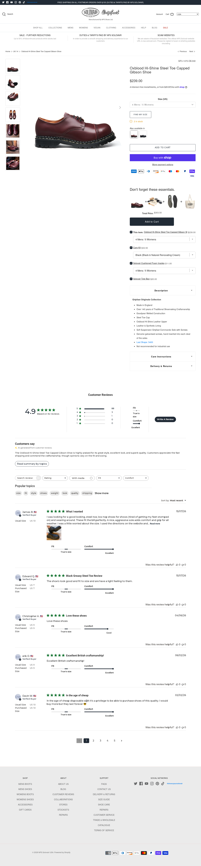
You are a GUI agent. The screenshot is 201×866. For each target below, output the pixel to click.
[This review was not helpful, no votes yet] (183, 564)
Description (161, 290)
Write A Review (165, 419)
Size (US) (162, 99)
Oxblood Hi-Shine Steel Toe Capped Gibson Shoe (41, 51)
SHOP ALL (38, 27)
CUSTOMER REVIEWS (63, 794)
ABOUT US (63, 783)
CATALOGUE (104, 825)
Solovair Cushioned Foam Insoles (149, 263)
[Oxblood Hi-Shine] (134, 134)
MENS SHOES (25, 789)
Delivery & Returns (161, 366)
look (65, 493)
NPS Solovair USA (46, 852)
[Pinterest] (20, 2)
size (18, 493)
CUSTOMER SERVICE (104, 814)
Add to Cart (163, 147)
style (33, 493)
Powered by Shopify (62, 852)
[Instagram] (16, 2)
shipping (87, 493)
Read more (155, 523)
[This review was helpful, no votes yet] (177, 564)
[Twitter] (3, 2)
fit (26, 493)
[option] (74, 107)
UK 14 (15, 51)
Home (7, 51)
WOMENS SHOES (25, 799)
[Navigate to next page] (121, 740)
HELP (143, 27)
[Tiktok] (24, 2)
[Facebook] (7, 2)
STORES (63, 804)
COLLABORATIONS (63, 799)
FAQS (104, 783)
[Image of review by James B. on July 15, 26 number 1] (54, 533)
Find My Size (140, 114)
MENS (70, 27)
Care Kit (137, 247)
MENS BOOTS (25, 783)
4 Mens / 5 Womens (143, 104)
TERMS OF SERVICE (104, 830)
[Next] (120, 107)
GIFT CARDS (25, 809)
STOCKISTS (63, 809)
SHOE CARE (104, 804)
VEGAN (97, 27)
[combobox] (55, 478)
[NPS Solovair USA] (100, 14)
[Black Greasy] (143, 134)
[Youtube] (11, 2)
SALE (165, 27)
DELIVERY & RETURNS (104, 794)
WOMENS (83, 27)
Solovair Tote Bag (141, 278)
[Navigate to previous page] (79, 740)
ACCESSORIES (128, 27)
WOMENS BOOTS (25, 794)
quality (74, 493)
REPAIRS (63, 814)
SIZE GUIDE (104, 799)
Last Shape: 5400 (145, 342)
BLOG (154, 27)
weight (54, 493)
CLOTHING (111, 27)
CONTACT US (104, 789)
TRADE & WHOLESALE (104, 819)
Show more (101, 493)
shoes (43, 493)
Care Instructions (161, 356)
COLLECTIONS (55, 27)
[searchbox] (25, 478)
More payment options (162, 164)
